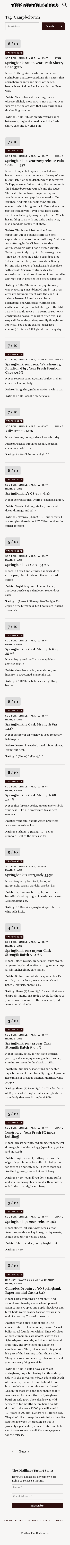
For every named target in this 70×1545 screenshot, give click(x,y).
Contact (60, 1521)
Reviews (33, 1521)
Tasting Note (14, 53)
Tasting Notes (13, 1521)
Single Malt (27, 58)
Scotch (10, 58)
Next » (24, 1451)
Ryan (58, 58)
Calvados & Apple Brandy (36, 1280)
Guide (46, 1521)
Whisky (43, 58)
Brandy (10, 1280)
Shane (59, 156)
